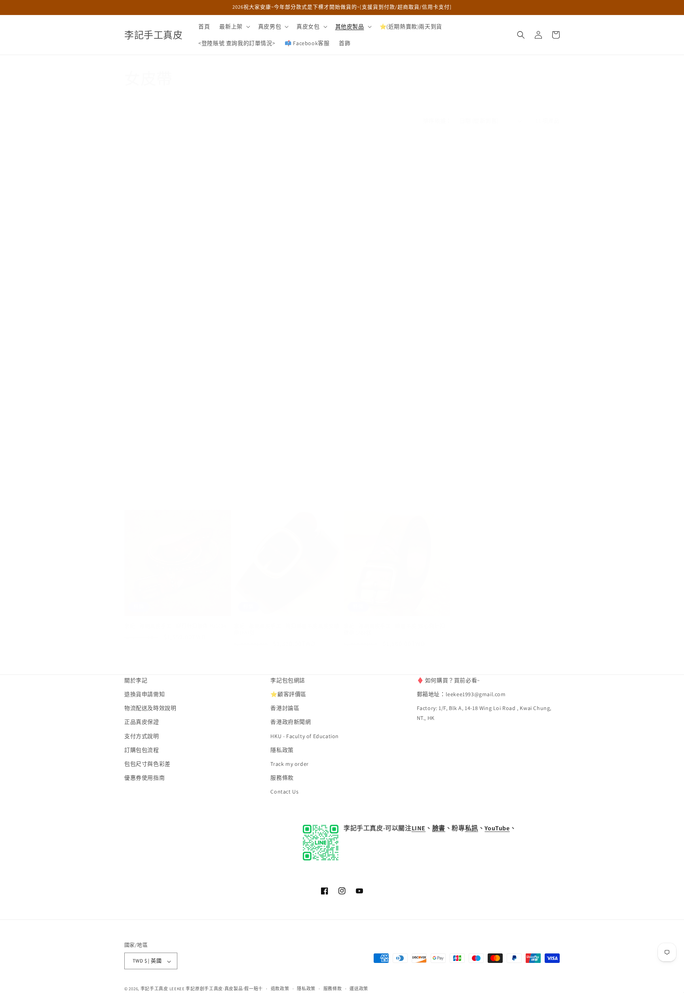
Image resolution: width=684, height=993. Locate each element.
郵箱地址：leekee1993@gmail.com (461, 694)
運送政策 (359, 988)
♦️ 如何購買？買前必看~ (448, 680)
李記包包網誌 (287, 680)
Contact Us (284, 792)
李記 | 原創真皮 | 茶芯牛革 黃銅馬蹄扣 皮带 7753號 (285, 453)
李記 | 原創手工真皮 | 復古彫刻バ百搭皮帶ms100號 (174, 304)
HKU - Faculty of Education (304, 736)
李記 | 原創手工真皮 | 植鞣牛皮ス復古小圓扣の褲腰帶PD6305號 (177, 488)
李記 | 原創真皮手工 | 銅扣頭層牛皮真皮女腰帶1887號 (286, 629)
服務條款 (281, 778)
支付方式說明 (141, 736)
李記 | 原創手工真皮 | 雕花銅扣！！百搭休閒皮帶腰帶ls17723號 (286, 268)
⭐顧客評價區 (288, 694)
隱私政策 (281, 750)
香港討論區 (284, 708)
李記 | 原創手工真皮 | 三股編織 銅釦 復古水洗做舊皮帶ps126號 (395, 268)
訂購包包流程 (141, 750)
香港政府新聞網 (290, 722)
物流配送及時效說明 (150, 708)
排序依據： (437, 120)
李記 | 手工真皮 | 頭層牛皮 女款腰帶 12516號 (506, 450)
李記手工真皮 (154, 989)
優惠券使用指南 (144, 778)
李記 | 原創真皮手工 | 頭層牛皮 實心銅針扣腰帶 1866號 (394, 629)
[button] (234, 26)
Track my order (289, 764)
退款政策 (280, 988)
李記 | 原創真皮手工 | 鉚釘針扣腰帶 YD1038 (175, 626)
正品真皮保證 (141, 722)
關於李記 (135, 680)
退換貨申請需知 (144, 694)
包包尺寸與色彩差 (147, 764)
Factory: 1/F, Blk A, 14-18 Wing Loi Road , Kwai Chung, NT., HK (484, 713)
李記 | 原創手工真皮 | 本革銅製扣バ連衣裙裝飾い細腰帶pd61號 (506, 304)
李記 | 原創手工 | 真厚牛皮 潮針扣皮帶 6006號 (395, 453)
